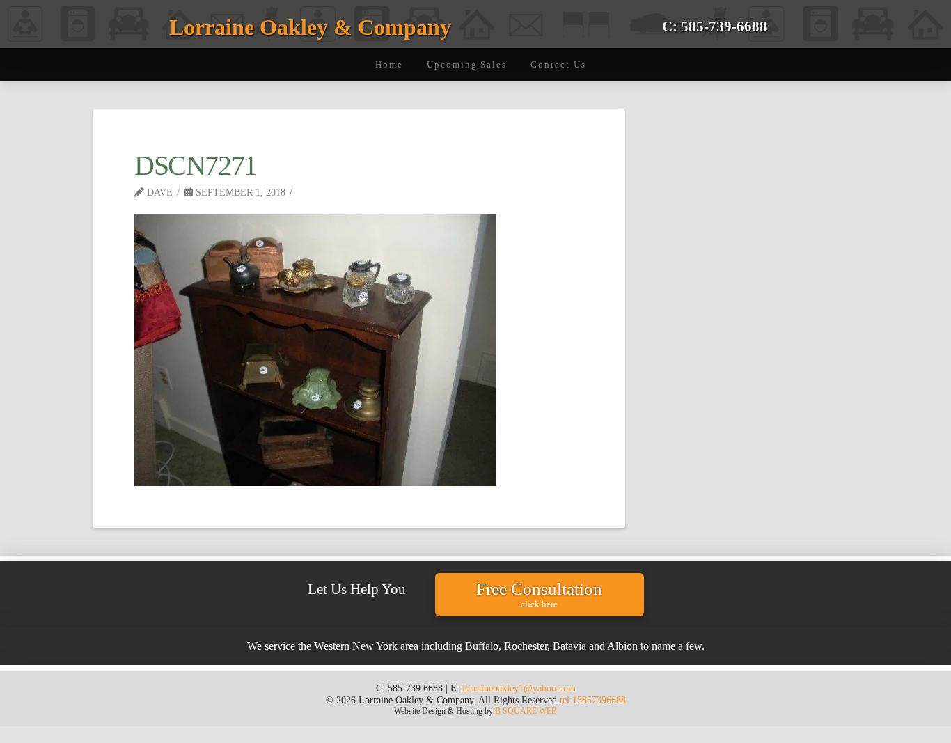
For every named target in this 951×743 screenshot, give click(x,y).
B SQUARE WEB (526, 711)
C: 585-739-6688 (714, 26)
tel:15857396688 (593, 699)
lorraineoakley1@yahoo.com (519, 688)
